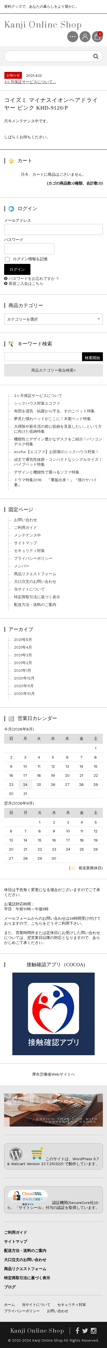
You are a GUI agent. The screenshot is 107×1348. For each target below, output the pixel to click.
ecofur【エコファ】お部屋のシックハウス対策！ (56, 452)
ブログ (10, 1287)
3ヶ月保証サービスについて (38, 395)
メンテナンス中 (27, 535)
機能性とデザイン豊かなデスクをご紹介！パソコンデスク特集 (58, 441)
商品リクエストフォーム (35, 574)
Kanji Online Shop (43, 24)
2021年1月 (22, 670)
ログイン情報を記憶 (29, 259)
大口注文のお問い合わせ (35, 581)
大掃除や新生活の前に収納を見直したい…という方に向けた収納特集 (58, 429)
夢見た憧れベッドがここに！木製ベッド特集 (52, 418)
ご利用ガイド (25, 527)
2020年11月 (24, 686)
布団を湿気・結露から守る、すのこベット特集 (54, 411)
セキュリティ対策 (29, 550)
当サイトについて (29, 589)
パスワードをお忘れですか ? (34, 278)
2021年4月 (23, 647)
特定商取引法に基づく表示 (37, 597)
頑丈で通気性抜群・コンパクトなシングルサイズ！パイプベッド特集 (58, 462)
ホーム (9, 1305)
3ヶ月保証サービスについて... (30, 82)
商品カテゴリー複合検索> (53, 370)
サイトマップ (25, 543)
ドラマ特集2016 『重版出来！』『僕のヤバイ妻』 (55, 482)
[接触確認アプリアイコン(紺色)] (53, 1053)
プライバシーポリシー (33, 558)
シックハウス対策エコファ (37, 403)
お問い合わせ (25, 520)
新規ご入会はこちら (26, 283)
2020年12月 (24, 678)
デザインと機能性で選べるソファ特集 (46, 472)
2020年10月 (24, 693)
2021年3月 (23, 655)
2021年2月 (23, 663)
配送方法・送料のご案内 (35, 604)
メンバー (21, 566)
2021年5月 (23, 639)
